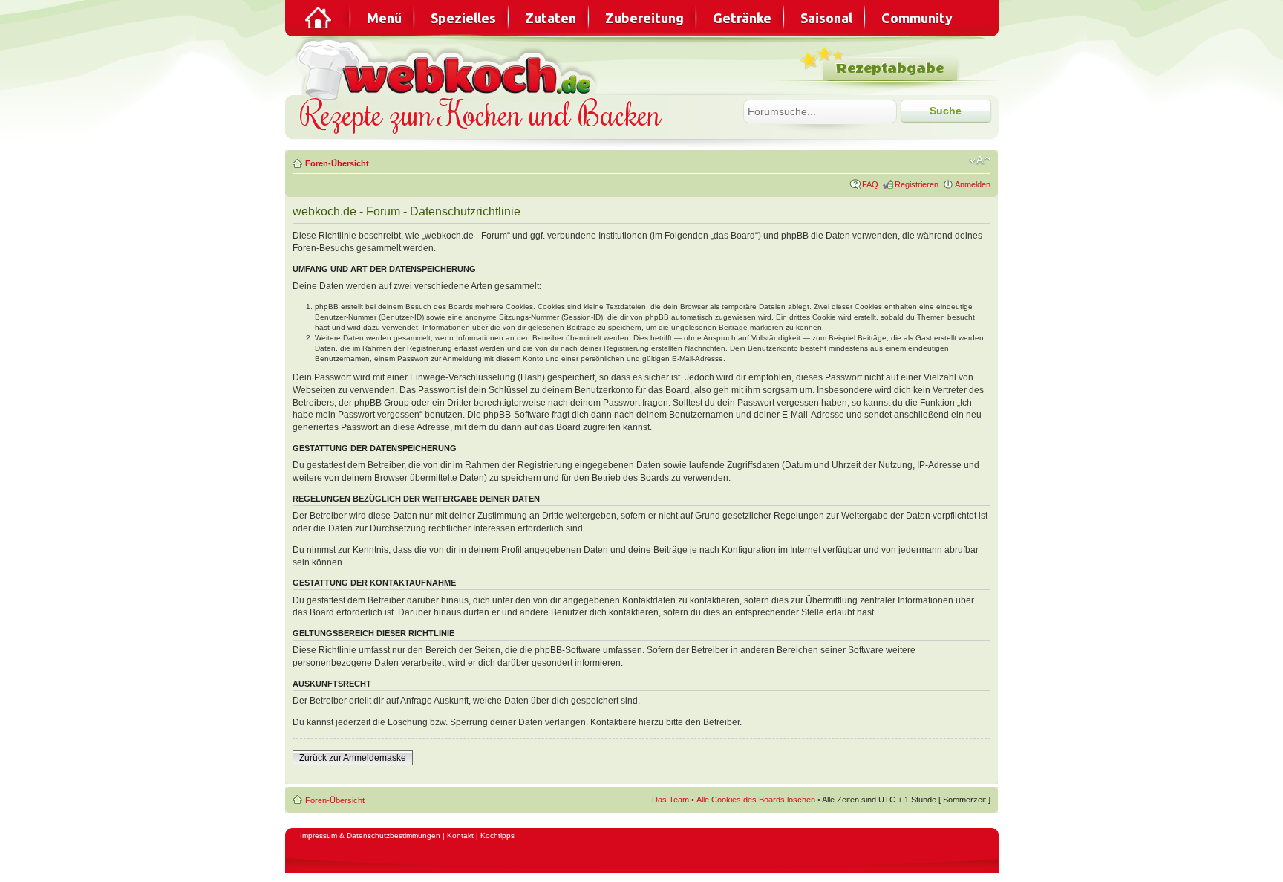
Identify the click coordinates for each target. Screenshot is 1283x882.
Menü (384, 17)
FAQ (870, 184)
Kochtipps (497, 835)
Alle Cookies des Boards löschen (755, 799)
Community (917, 17)
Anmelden (972, 184)
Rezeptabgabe (890, 69)
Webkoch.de (448, 68)
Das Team (670, 799)
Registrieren (916, 184)
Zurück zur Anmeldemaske (352, 758)
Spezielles (463, 17)
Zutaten (550, 17)
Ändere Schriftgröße (979, 160)
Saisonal (826, 17)
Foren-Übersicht (337, 163)
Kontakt (460, 835)
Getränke (742, 17)
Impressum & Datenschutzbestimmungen (370, 835)
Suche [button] (946, 111)
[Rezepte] (319, 18)
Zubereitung (644, 17)
